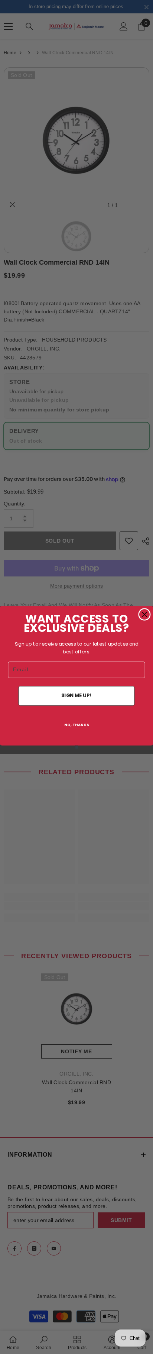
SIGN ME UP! (76, 695)
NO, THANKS (76, 724)
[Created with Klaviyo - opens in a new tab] (76, 746)
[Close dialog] (144, 614)
